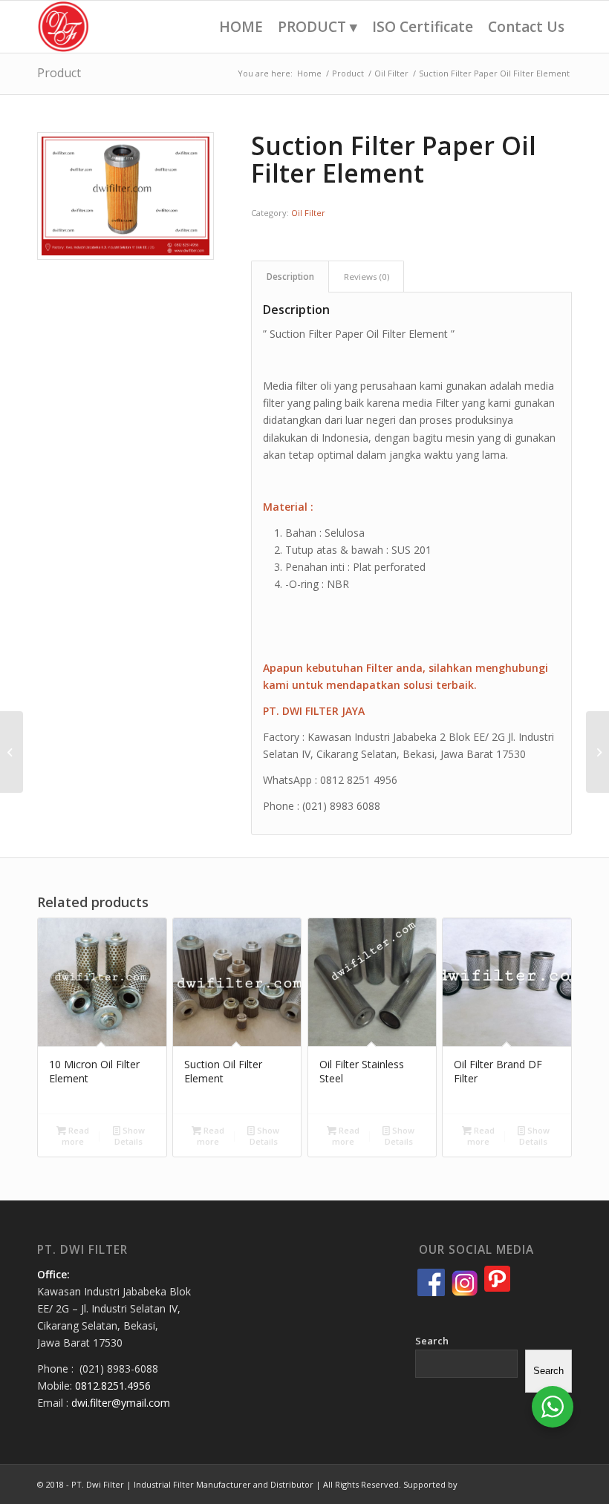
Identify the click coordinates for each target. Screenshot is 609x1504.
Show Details (129, 1136)
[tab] (290, 276)
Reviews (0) (366, 276)
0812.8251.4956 (113, 1386)
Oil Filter (308, 212)
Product (59, 73)
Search (432, 1340)
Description (290, 276)
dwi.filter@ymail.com (120, 1403)
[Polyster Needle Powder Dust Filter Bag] (597, 752)
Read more (75, 1136)
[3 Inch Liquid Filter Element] (11, 752)
